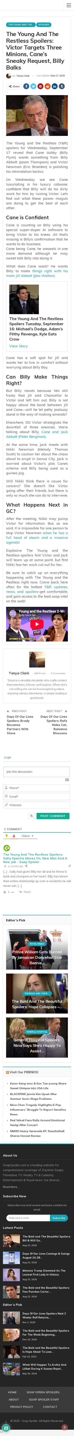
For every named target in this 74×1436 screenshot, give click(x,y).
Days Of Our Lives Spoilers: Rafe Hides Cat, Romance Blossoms (54, 725)
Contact (50, 1407)
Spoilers (43, 24)
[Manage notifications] (65, 1427)
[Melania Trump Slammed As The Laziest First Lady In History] (11, 1275)
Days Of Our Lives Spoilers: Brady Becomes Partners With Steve (20, 725)
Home (12, 1392)
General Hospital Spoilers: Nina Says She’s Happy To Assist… (37, 1045)
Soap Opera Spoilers (43, 1392)
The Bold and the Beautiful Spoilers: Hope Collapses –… (37, 1004)
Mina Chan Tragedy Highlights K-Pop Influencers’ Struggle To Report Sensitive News (38, 1109)
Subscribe (58, 1218)
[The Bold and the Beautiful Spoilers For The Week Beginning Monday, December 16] (11, 1335)
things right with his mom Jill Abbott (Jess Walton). (37, 273)
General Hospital (36, 1031)
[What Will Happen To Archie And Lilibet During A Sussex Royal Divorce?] (11, 1369)
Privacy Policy (21, 1407)
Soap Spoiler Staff (44, 1399)
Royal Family (37, 943)
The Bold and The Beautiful (38, 993)
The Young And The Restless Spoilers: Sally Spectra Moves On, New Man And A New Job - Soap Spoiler (35, 858)
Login (7, 757)
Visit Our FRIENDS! (24, 1072)
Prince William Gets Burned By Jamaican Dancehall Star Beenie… (37, 957)
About (14, 1399)
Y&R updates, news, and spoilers (37, 589)
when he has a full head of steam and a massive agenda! (37, 538)
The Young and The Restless (22, 24)
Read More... (11, 1187)
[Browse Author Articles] (37, 659)
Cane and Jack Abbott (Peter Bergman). (37, 434)
